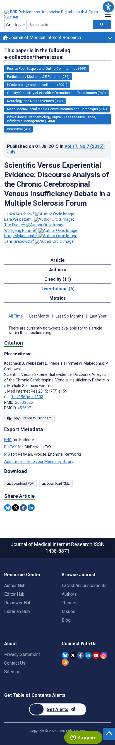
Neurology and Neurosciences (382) (35, 101)
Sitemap (12, 671)
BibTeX (11, 447)
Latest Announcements (84, 585)
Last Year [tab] (98, 316)
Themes (70, 602)
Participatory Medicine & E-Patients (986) (38, 77)
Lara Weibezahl (18, 219)
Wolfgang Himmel (21, 230)
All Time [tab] (15, 316)
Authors (69, 594)
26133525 (24, 402)
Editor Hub (14, 594)
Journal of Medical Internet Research (44, 37)
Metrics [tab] (57, 298)
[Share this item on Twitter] (15, 507)
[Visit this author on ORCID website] (54, 214)
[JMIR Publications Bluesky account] (65, 655)
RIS (7, 454)
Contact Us (14, 663)
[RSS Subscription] (65, 662)
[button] (108, 7)
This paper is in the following (37, 53)
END (8, 440)
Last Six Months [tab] (69, 316)
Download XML (58, 484)
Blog (66, 620)
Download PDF (22, 484)
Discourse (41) (18, 129)
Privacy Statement (22, 654)
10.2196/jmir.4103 (27, 397)
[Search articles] (102, 24)
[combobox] (60, 24)
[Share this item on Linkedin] (31, 507)
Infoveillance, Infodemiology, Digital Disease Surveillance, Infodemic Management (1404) (51, 119)
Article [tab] (58, 260)
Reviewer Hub (18, 602)
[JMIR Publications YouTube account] (95, 655)
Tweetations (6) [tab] (58, 288)
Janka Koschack (19, 214)
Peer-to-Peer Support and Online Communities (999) (46, 69)
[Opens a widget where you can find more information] (83, 738)
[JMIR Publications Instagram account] (103, 655)
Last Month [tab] (39, 316)
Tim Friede (14, 225)
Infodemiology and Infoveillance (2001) (37, 85)
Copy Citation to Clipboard (31, 418)
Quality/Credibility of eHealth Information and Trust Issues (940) (56, 93)
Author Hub (15, 585)
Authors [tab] (57, 269)
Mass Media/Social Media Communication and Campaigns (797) (57, 109)
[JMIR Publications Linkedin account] (88, 655)
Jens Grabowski (19, 241)
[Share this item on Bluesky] (7, 507)
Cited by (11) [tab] (57, 279)
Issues (68, 611)
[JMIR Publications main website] (51, 14)
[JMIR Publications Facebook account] (80, 655)
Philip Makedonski (21, 236)
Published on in (56, 149)
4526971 (25, 408)
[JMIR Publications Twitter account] (73, 655)
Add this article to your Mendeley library (38, 461)
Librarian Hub (17, 611)
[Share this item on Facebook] (23, 507)
